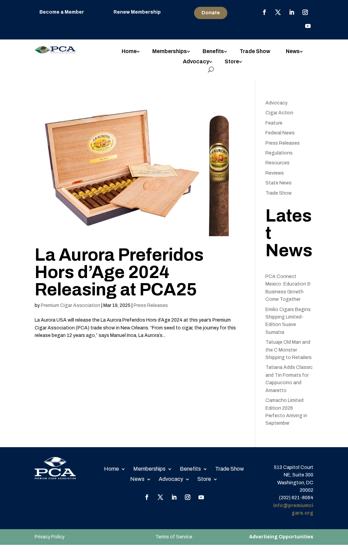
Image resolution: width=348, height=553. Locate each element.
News (293, 51)
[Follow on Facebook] (264, 12)
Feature (273, 123)
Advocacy (196, 61)
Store (232, 61)
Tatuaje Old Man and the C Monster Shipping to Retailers (288, 350)
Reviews (274, 173)
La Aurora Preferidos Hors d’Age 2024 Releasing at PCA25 (119, 272)
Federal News (280, 132)
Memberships (169, 51)
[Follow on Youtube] (307, 25)
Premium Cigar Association (70, 305)
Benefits (213, 51)
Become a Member (61, 12)
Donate (211, 12)
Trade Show (255, 51)
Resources (277, 162)
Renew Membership (137, 12)
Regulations (279, 153)
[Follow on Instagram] (305, 12)
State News (278, 182)
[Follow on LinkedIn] (291, 12)
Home (129, 51)
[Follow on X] (278, 12)
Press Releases (151, 305)
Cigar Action (279, 112)
